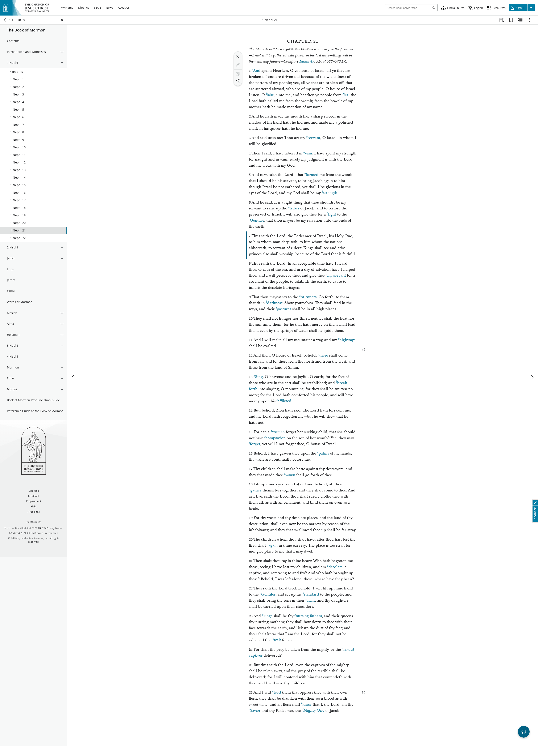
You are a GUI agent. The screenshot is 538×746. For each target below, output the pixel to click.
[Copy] (238, 74)
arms (311, 600)
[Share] (238, 80)
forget (255, 444)
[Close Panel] (62, 20)
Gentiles (257, 220)
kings (267, 616)
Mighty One (313, 710)
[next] (532, 377)
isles (270, 95)
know (307, 704)
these (323, 355)
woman (278, 432)
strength (330, 193)
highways (347, 339)
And (256, 70)
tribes (294, 208)
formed (312, 174)
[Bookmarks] (511, 20)
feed (277, 692)
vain (308, 153)
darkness (274, 303)
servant (314, 137)
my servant (336, 275)
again (273, 545)
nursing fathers (309, 616)
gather (255, 490)
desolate (335, 567)
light (332, 214)
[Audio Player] (524, 732)
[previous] (73, 377)
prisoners (308, 297)
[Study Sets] (502, 20)
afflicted (284, 401)
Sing (259, 376)
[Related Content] (520, 20)
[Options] (529, 20)
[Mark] (238, 65)
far (346, 95)
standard (311, 594)
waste (290, 475)
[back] (5, 20)
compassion (276, 438)
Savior (255, 710)
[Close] (238, 56)
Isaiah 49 (306, 61)
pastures (284, 309)
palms (324, 453)
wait (277, 640)
